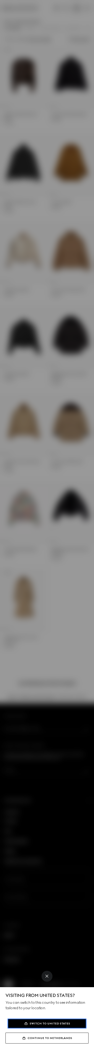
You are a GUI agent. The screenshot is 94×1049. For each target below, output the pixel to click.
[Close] (47, 976)
